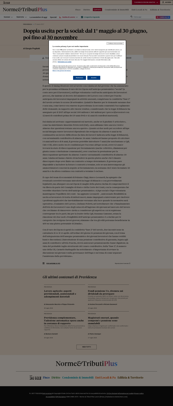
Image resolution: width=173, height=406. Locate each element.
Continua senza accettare (115, 43)
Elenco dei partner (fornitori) (62, 70)
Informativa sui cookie (64, 61)
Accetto (94, 77)
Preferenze (79, 77)
